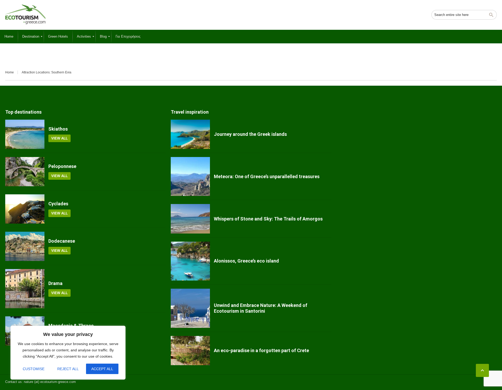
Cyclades (58, 203)
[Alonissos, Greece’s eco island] (190, 261)
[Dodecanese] (24, 246)
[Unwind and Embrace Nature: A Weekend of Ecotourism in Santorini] (190, 308)
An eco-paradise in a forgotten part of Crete (261, 350)
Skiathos (58, 129)
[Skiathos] (24, 134)
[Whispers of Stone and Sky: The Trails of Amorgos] (190, 218)
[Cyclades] (24, 209)
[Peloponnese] (24, 171)
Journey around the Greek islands (250, 134)
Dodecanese (61, 241)
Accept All (102, 369)
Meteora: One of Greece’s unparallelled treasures (267, 176)
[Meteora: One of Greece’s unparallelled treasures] (190, 176)
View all (59, 138)
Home (9, 72)
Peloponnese (62, 166)
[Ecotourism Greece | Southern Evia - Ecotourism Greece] (25, 14)
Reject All (68, 369)
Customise (33, 369)
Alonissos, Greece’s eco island (246, 261)
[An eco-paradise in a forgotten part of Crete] (190, 350)
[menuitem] (9, 36)
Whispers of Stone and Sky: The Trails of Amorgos (268, 219)
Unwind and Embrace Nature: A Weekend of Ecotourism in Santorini (260, 308)
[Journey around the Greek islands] (190, 134)
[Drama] (24, 288)
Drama (55, 283)
